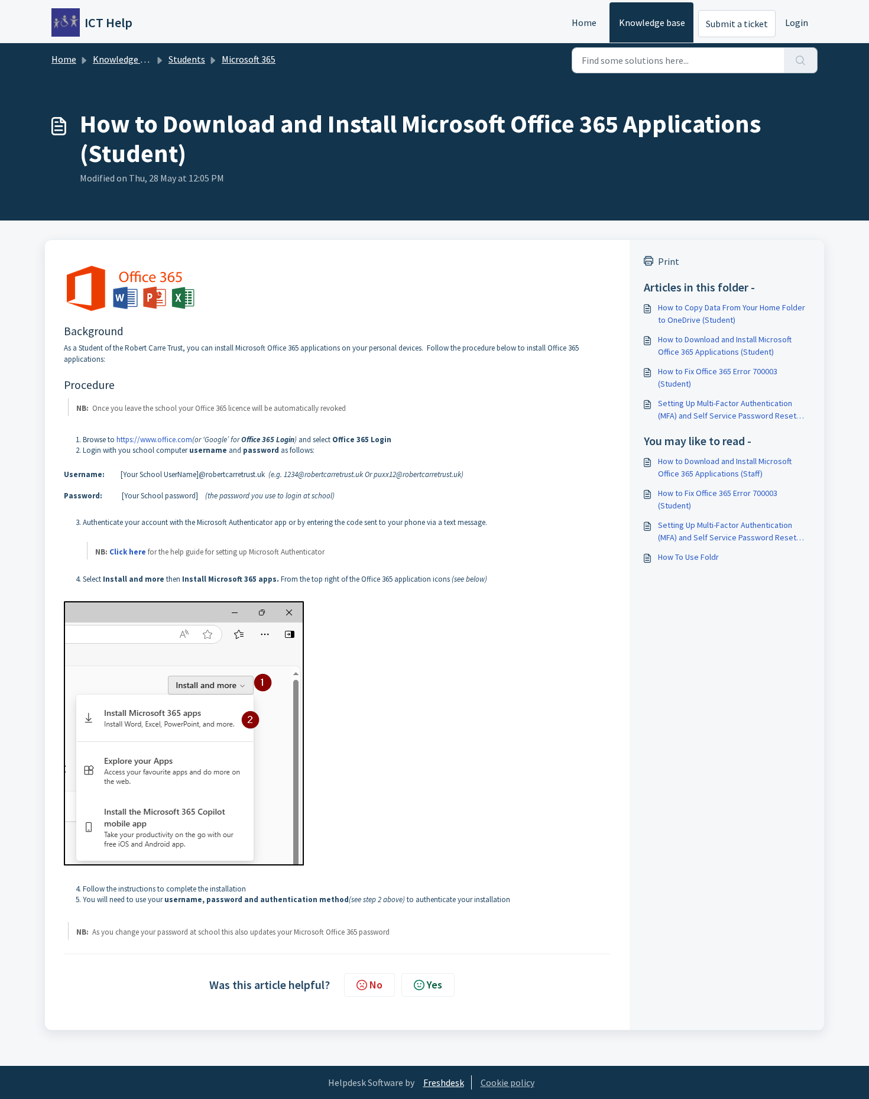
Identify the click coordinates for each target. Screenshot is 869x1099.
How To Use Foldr (688, 557)
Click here (127, 552)
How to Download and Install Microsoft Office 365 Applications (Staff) (725, 467)
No (375, 984)
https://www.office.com (154, 440)
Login (796, 22)
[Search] (801, 60)
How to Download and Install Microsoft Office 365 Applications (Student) (725, 345)
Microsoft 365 (248, 59)
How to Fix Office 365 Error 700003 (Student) (717, 377)
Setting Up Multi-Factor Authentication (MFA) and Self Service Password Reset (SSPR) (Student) (727, 410)
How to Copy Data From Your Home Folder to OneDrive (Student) (731, 313)
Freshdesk (443, 1082)
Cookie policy (507, 1082)
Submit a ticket (737, 24)
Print (668, 261)
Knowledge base (652, 22)
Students (186, 59)
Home (584, 22)
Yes (434, 984)
